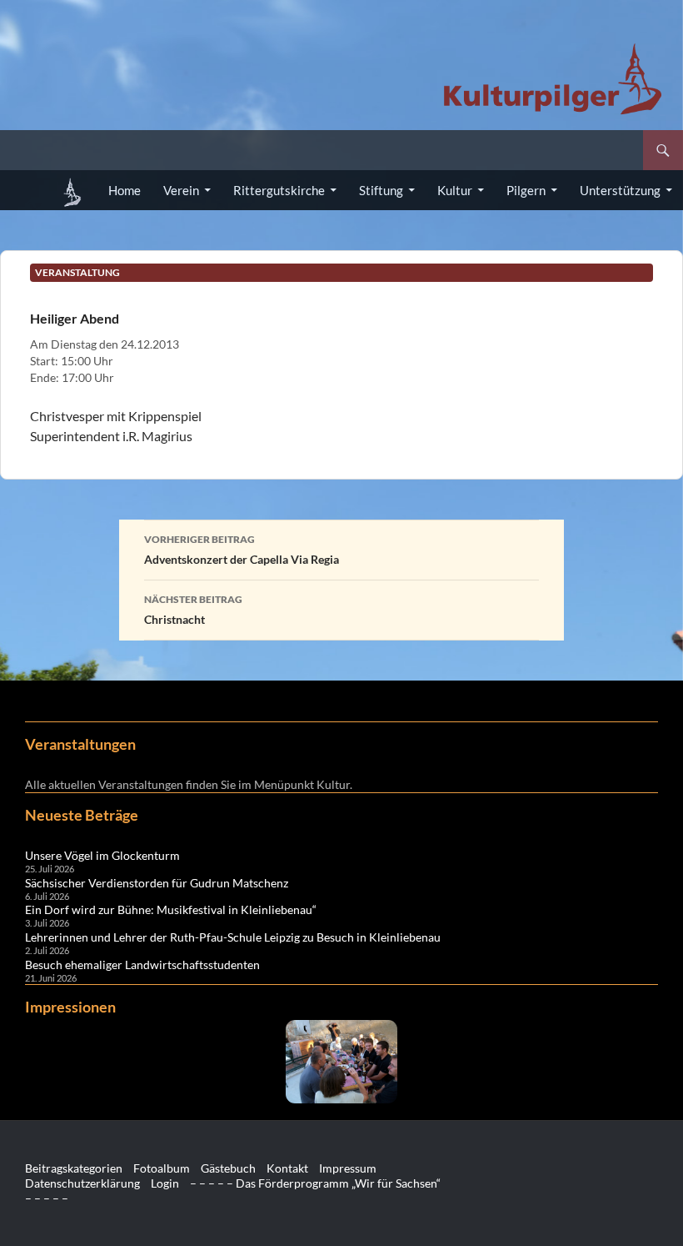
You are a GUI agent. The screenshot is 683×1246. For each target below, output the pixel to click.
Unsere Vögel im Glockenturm (102, 855)
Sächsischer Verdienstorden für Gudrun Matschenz (156, 883)
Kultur (454, 190)
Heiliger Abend (74, 318)
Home (124, 190)
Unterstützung (620, 190)
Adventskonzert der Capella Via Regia (241, 549)
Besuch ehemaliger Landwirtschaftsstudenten (142, 964)
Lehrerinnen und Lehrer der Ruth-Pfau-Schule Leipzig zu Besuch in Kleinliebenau (233, 937)
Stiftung (381, 190)
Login (165, 1183)
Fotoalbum (161, 1168)
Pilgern (526, 190)
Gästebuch (228, 1168)
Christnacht (193, 609)
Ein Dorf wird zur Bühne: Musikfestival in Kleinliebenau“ (171, 909)
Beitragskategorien (73, 1168)
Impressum (347, 1168)
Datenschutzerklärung (82, 1183)
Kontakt (287, 1168)
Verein (181, 190)
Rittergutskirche (279, 190)
